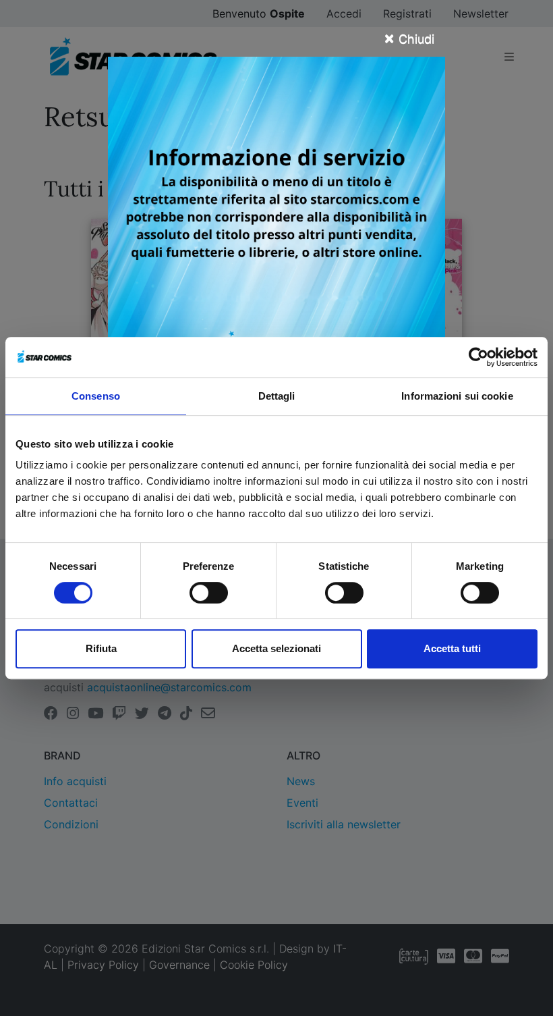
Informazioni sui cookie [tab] (457, 396)
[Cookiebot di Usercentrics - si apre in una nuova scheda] (478, 357)
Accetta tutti (452, 648)
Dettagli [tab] (276, 396)
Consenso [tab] (95, 396)
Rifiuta (101, 648)
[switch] (209, 593)
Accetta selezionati (276, 648)
